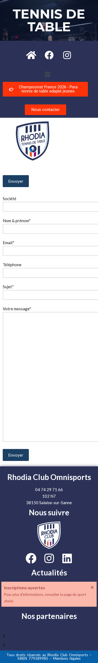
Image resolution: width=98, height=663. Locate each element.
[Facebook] (49, 55)
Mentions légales (67, 658)
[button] (47, 74)
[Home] (31, 55)
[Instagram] (67, 55)
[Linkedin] (67, 558)
